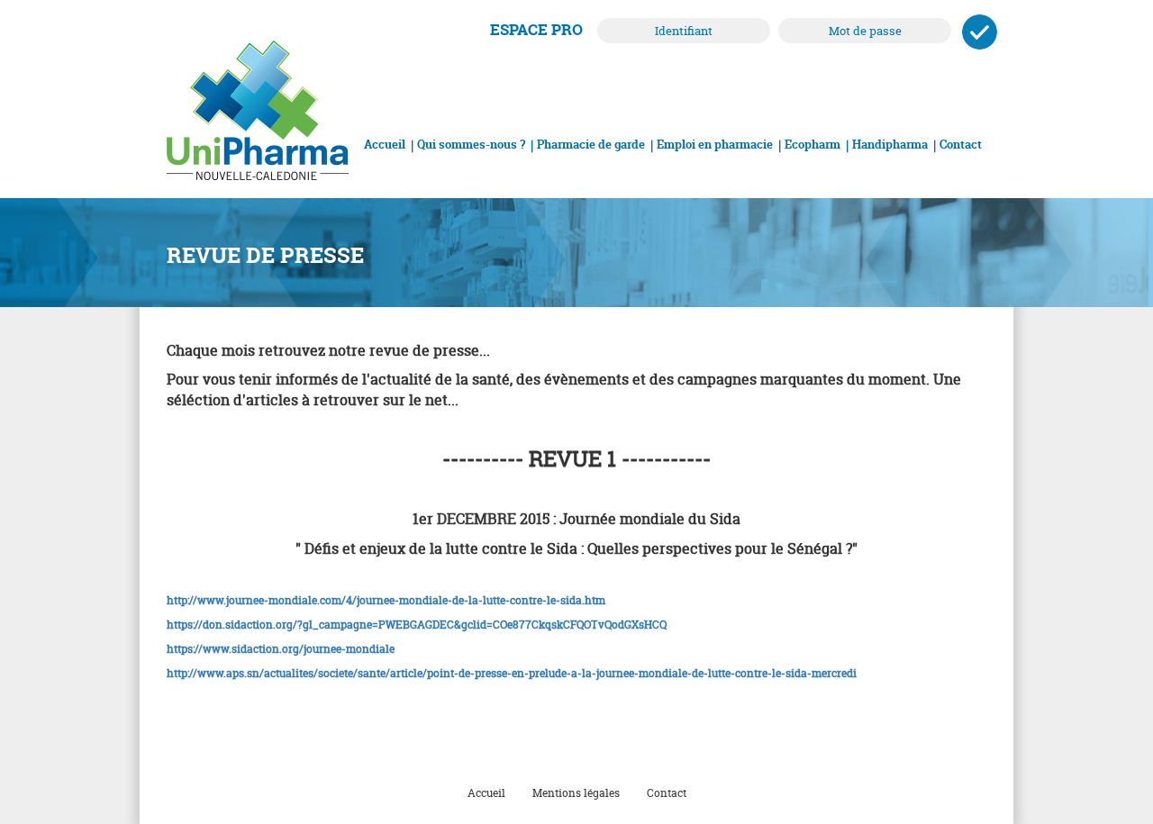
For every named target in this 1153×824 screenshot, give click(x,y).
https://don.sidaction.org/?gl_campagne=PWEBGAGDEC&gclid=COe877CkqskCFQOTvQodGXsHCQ (417, 624)
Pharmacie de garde (591, 144)
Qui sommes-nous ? (471, 144)
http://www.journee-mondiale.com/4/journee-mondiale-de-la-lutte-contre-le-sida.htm (386, 600)
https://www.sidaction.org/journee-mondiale (281, 648)
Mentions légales (576, 793)
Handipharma (890, 144)
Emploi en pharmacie (715, 144)
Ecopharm (812, 144)
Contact (961, 144)
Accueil (384, 144)
